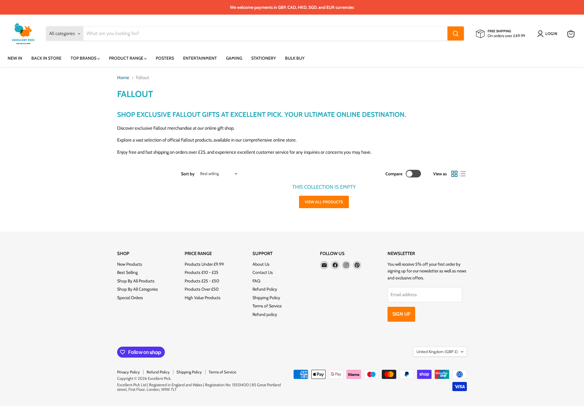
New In (15, 58)
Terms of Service (267, 306)
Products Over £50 (202, 289)
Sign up (401, 314)
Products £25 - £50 (202, 281)
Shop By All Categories (137, 289)
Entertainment (200, 58)
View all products (324, 201)
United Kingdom (437, 351)
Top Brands (84, 58)
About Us (260, 264)
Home (123, 77)
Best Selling (127, 272)
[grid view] (454, 174)
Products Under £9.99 (204, 264)
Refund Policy (264, 289)
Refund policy (264, 314)
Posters (165, 58)
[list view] (463, 174)
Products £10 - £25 (201, 272)
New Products (129, 264)
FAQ (256, 281)
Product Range (126, 58)
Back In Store (46, 58)
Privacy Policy (128, 371)
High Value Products (203, 297)
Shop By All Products (136, 281)
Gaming (234, 58)
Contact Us (262, 272)
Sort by (188, 173)
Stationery (263, 58)
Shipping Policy (266, 297)
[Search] (455, 34)
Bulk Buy (294, 58)
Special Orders (130, 297)
